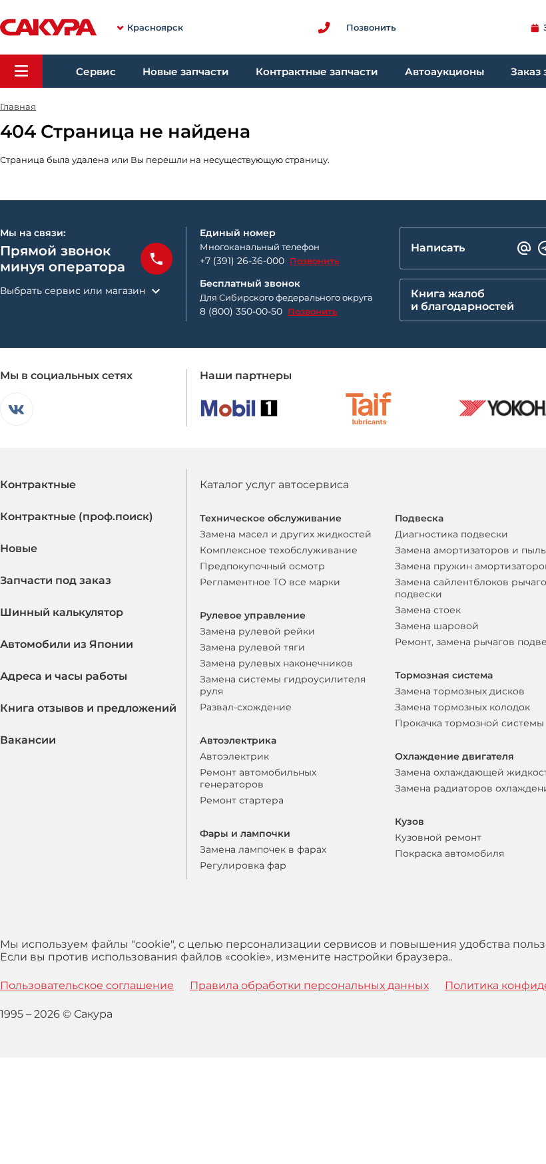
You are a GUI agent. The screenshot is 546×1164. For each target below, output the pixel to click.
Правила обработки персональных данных (309, 985)
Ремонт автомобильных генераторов (258, 778)
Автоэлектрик (234, 756)
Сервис (96, 71)
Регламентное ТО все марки (270, 582)
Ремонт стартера (242, 800)
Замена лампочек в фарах (263, 849)
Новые (18, 548)
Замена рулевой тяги (252, 647)
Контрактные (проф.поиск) (76, 516)
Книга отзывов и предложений (88, 708)
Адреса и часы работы (63, 676)
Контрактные (38, 484)
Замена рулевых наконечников (276, 663)
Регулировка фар (243, 865)
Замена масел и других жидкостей (286, 534)
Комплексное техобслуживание (279, 550)
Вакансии (28, 740)
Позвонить (315, 260)
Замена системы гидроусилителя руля (283, 685)
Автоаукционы (444, 71)
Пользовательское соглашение (87, 985)
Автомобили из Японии (66, 644)
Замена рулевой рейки (257, 631)
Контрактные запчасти (317, 71)
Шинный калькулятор (61, 612)
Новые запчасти (185, 71)
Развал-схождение (246, 707)
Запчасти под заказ (55, 580)
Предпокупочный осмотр (262, 566)
